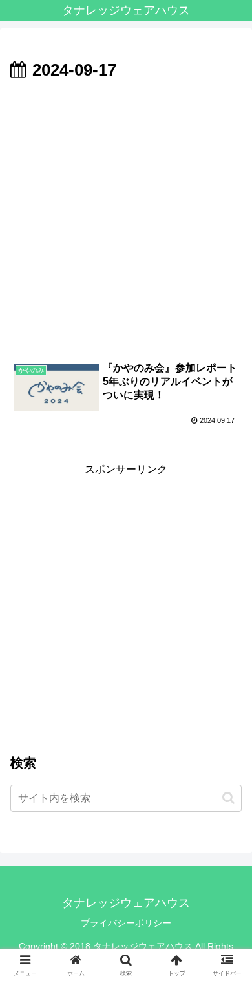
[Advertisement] (126, 218)
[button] (228, 797)
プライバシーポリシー (126, 923)
